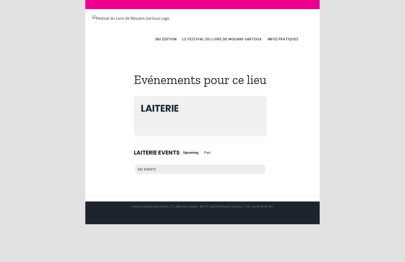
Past (207, 152)
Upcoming (190, 152)
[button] (305, 39)
